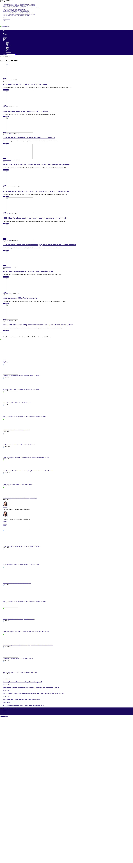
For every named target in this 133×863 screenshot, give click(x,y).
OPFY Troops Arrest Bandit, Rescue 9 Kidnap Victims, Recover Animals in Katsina (21, 7)
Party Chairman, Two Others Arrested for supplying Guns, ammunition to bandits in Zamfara (28, 471)
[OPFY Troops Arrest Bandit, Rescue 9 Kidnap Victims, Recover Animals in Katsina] (10, 415)
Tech (4, 39)
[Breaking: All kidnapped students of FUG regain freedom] (10, 483)
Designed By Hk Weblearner (35, 708)
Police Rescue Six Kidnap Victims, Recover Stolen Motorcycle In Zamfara (19, 14)
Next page (2, 332)
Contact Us (8, 52)
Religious (8, 49)
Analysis (7, 43)
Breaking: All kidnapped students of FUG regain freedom (18, 484)
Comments (5, 362)
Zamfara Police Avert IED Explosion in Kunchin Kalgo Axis (16, 10)
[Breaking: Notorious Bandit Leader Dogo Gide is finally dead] (10, 443)
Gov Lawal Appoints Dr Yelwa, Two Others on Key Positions (16, 15)
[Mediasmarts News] (4, 26)
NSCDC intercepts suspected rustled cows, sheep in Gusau (28, 271)
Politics (4, 33)
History (7, 47)
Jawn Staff (5, 507)
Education (5, 37)
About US (5, 50)
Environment (8, 45)
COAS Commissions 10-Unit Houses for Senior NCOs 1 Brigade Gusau (19, 5)
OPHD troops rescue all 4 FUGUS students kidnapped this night (20, 498)
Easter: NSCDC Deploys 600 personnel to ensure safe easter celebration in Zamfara (38, 325)
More (4, 40)
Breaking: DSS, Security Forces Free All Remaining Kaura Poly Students (19, 4)
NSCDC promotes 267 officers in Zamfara (20, 298)
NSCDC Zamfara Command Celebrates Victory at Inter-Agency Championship (36, 164)
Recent (4, 359)
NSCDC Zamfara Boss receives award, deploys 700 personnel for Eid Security (35, 218)
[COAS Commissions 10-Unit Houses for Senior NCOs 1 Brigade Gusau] (10, 387)
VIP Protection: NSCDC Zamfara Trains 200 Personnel (25, 84)
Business (5, 34)
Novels (7, 48)
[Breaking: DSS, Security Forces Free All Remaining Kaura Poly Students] (10, 374)
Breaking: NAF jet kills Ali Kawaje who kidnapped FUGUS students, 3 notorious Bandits (26, 457)
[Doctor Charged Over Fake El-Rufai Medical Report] (10, 401)
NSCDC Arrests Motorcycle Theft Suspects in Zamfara (25, 111)
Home (4, 30)
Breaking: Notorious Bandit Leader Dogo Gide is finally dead (18, 445)
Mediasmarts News (7, 79)
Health (7, 44)
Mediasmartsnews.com (24, 708)
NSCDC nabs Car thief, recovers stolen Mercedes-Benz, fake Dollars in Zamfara (36, 191)
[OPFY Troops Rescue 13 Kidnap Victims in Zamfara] (10, 428)
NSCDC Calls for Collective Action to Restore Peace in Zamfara (29, 138)
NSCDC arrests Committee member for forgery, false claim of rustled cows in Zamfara (39, 245)
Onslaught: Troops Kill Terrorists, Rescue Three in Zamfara (16, 11)
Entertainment (6, 35)
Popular (4, 361)
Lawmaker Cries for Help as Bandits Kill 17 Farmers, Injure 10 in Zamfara (19, 12)
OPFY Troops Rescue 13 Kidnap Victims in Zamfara (14, 9)
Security (7, 42)
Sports (4, 38)
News (4, 32)
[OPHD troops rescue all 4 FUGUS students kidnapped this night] (10, 496)
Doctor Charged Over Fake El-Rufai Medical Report (14, 6)
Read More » (6, 90)
